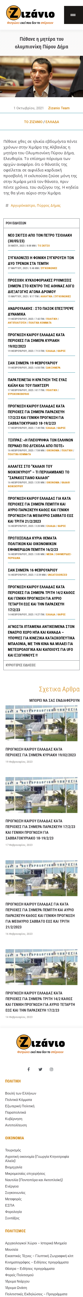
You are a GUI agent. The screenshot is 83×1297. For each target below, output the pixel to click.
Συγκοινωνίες (49, 268)
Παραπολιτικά (15, 1112)
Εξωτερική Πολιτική (19, 1106)
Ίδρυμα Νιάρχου (17, 1281)
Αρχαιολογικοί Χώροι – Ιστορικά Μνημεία (36, 1243)
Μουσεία (11, 1250)
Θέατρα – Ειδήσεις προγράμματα (29, 1269)
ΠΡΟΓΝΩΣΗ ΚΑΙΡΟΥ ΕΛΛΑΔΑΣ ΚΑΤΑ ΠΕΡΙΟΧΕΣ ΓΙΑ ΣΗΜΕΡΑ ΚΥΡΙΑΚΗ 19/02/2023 (36, 340)
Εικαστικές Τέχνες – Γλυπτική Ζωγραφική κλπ (39, 1256)
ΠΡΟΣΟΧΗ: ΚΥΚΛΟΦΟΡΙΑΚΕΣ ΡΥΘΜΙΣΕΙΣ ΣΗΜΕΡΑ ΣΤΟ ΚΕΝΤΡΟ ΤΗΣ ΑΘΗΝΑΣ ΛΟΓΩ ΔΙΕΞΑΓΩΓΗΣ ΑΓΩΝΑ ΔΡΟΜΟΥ (41, 286)
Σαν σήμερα (53, 367)
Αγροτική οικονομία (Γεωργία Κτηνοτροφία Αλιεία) (37, 1159)
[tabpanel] (41, 444)
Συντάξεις (12, 1218)
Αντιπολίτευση (17, 322)
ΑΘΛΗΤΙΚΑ (46, 296)
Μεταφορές (13, 1199)
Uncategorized (57, 574)
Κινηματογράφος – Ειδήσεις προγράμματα (37, 1262)
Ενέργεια (12, 1186)
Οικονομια (14, 1138)
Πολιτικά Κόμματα (40, 322)
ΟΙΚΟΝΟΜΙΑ (52, 450)
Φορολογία (13, 1212)
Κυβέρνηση (13, 1119)
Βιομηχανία (13, 1167)
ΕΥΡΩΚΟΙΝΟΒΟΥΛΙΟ (18, 394)
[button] (73, 15)
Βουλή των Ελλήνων (20, 1093)
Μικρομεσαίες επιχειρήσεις (25, 1174)
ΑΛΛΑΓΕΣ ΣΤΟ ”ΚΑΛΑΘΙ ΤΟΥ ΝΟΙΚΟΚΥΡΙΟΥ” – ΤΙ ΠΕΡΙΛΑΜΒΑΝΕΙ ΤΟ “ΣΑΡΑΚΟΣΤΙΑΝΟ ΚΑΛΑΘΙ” (38, 472)
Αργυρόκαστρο (23, 205)
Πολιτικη (13, 1081)
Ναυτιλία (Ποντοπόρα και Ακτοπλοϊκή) (34, 1180)
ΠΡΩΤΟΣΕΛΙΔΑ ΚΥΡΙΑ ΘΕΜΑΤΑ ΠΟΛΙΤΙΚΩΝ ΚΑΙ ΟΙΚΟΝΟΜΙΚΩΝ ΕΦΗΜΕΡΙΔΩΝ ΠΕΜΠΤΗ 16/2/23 (33, 544)
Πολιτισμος (15, 1231)
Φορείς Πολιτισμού (19, 1275)
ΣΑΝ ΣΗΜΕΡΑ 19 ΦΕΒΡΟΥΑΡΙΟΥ (32, 363)
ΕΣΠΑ (9, 1205)
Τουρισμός (13, 1150)
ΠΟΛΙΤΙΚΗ (51, 318)
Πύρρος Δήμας (49, 205)
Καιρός (61, 351)
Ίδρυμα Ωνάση (16, 1288)
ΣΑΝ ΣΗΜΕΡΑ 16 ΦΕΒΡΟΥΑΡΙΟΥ (32, 570)
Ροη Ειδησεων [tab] (16, 223)
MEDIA (49, 554)
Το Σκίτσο (44, 245)
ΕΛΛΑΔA (52, 122)
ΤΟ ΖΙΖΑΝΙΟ (33, 122)
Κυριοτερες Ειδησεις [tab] (21, 665)
